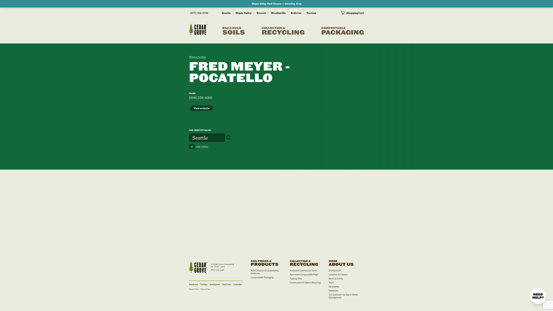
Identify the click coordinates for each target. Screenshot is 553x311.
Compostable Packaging (262, 277)
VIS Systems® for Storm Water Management (343, 296)
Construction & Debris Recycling (305, 282)
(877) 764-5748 (199, 12)
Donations (333, 290)
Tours (331, 282)
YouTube (226, 284)
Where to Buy (197, 57)
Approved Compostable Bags (304, 274)
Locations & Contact (338, 274)
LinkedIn (237, 284)
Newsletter (334, 286)
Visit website (202, 108)
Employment (335, 270)
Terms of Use (205, 289)
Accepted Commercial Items (303, 270)
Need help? (538, 296)
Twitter (204, 284)
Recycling (283, 31)
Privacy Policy (194, 289)
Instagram (215, 284)
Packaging (342, 31)
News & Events (336, 278)
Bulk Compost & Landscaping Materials (265, 272)
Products (264, 263)
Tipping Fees (296, 278)
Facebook (193, 284)
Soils (233, 31)
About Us (341, 263)
